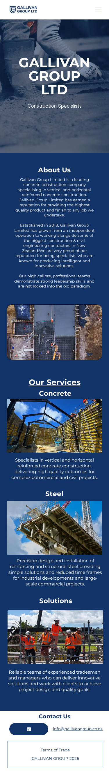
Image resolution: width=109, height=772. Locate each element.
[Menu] (98, 10)
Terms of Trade (55, 750)
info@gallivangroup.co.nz (78, 728)
